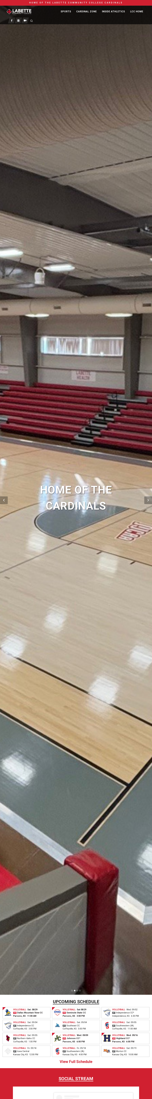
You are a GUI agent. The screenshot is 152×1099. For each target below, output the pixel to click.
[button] (4, 500)
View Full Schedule (76, 1061)
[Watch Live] (25, 20)
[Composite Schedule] (18, 20)
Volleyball (19, 1009)
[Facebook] (12, 20)
